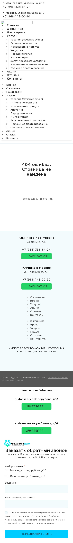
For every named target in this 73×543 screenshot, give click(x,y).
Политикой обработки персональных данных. (30, 523)
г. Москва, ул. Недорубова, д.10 (27, 470)
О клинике (15, 28)
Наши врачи (16, 32)
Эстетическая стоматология (28, 60)
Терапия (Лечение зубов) (27, 39)
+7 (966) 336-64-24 (16, 6)
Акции (12, 71)
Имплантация (19, 57)
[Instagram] (46, 361)
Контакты (14, 78)
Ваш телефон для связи (19, 497)
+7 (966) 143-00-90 (16, 16)
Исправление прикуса (25, 46)
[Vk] (26, 361)
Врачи (34, 300)
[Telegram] (36, 361)
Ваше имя (10, 482)
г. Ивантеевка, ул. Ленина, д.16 (26, 476)
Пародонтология (21, 53)
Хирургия (17, 50)
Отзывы (13, 75)
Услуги (12, 36)
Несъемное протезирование (29, 64)
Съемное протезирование (27, 68)
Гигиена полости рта (24, 43)
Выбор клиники (14, 466)
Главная (13, 25)
